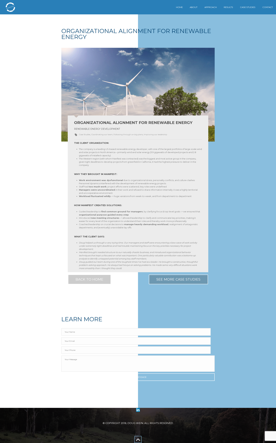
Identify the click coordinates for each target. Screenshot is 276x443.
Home (179, 7)
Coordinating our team (102, 134)
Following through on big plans (128, 134)
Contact (267, 7)
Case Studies (247, 7)
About (193, 7)
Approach (210, 7)
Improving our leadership (155, 134)
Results (228, 7)
